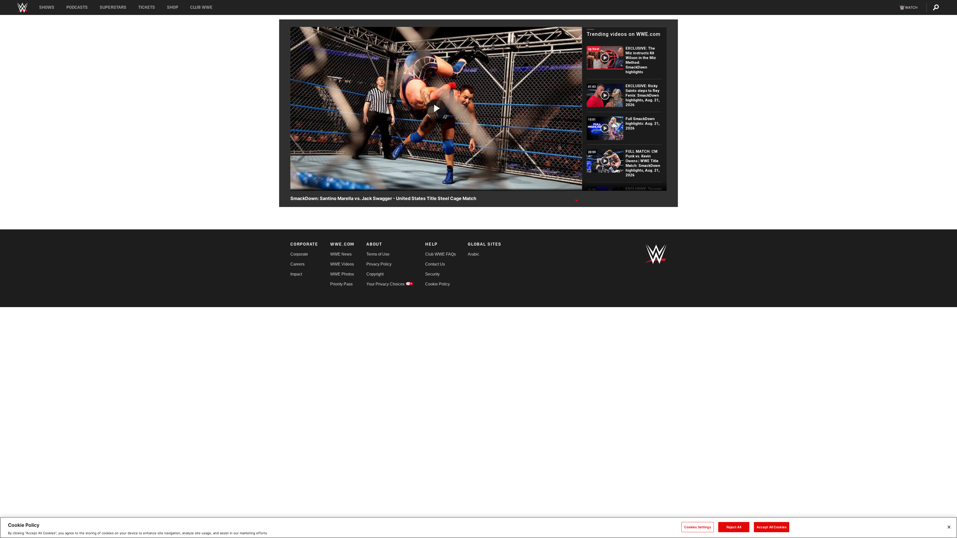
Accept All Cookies (772, 527)
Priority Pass (341, 284)
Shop (172, 7)
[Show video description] (576, 198)
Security (432, 274)
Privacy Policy (379, 264)
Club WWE (201, 7)
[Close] (949, 527)
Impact (296, 274)
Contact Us (435, 264)
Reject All (733, 527)
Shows (46, 7)
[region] (478, 527)
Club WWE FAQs (440, 254)
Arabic (473, 254)
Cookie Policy (437, 284)
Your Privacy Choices (385, 284)
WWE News (341, 254)
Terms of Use (378, 254)
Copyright (375, 274)
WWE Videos (342, 264)
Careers (297, 264)
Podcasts (77, 7)
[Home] (22, 7)
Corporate (299, 254)
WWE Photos (342, 274)
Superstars (113, 7)
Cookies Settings (697, 527)
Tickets (146, 7)
